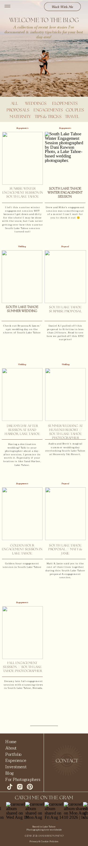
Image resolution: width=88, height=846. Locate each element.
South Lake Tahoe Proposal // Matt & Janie (65, 549)
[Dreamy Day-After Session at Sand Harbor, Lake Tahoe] (22, 394)
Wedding (22, 246)
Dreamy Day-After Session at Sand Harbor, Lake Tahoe (22, 430)
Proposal (65, 246)
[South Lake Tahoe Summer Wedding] (22, 276)
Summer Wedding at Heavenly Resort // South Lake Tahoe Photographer (65, 432)
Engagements (22, 128)
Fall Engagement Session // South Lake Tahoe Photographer (22, 667)
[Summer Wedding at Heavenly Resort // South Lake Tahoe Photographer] (65, 394)
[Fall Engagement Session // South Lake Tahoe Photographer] (22, 632)
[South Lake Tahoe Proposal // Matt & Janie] (65, 513)
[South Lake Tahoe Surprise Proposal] (65, 276)
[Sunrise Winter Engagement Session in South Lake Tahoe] (22, 158)
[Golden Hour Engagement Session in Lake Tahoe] (22, 513)
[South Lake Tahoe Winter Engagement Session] (65, 158)
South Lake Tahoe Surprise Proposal (65, 309)
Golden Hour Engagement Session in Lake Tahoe (22, 549)
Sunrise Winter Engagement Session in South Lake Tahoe (22, 193)
